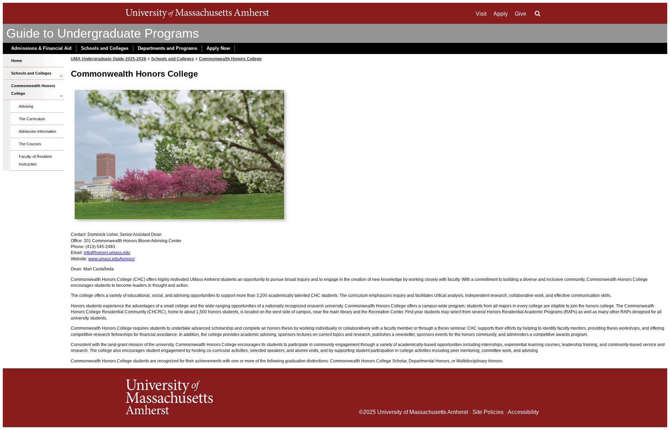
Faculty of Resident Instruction (35, 160)
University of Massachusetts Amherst (422, 412)
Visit (481, 14)
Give (520, 14)
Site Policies (488, 412)
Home (16, 61)
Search (537, 13)
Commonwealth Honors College (33, 89)
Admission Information (37, 131)
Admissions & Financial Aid (41, 48)
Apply (500, 14)
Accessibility (523, 412)
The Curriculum (32, 119)
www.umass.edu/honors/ (111, 258)
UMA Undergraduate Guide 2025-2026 (108, 58)
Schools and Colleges (104, 48)
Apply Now (218, 48)
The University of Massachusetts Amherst (197, 13)
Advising (26, 106)
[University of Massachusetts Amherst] (230, 398)
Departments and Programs (167, 48)
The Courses (30, 144)
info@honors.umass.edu (107, 252)
